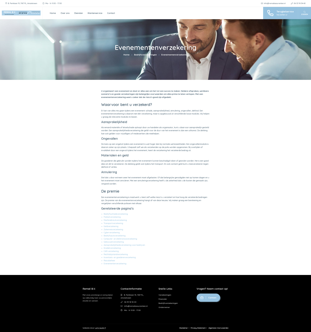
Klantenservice (95, 13)
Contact (111, 13)
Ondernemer (164, 307)
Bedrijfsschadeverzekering (116, 214)
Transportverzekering (113, 223)
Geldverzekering (111, 226)
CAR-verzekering (111, 251)
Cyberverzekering (112, 232)
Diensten (78, 13)
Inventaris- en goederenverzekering (120, 257)
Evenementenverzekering (115, 263)
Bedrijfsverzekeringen (145, 54)
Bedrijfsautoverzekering (114, 235)
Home (53, 13)
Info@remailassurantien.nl (274, 3)
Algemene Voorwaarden (218, 328)
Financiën (163, 299)
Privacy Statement (198, 328)
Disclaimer (183, 328)
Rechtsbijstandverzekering (116, 254)
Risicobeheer (109, 260)
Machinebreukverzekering (115, 220)
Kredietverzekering (112, 248)
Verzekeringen (165, 295)
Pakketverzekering (112, 217)
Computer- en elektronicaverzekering (120, 239)
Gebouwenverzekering (114, 242)
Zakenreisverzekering (113, 229)
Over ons (65, 13)
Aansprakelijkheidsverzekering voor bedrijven (124, 245)
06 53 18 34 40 (299, 3)
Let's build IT (100, 328)
